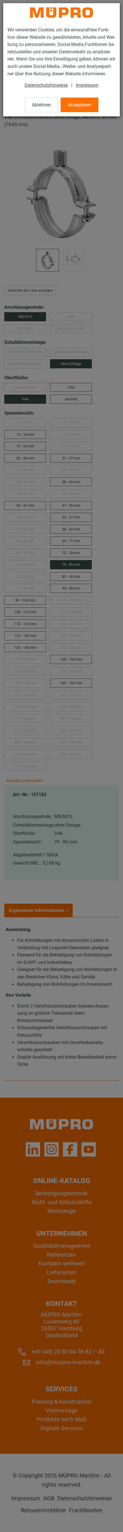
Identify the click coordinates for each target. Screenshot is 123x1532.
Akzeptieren (79, 105)
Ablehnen (41, 105)
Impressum (87, 85)
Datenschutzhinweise (46, 85)
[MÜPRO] (61, 12)
